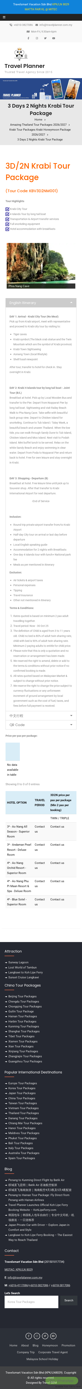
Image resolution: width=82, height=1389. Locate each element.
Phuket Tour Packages (22, 1138)
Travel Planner (25, 66)
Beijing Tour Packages (22, 996)
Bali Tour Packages (20, 1143)
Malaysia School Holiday (42, 1359)
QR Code (17, 724)
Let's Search (12, 1293)
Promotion (68, 1345)
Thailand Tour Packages (23, 1113)
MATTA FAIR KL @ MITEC (41, 9)
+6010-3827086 (23, 25)
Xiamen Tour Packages (23, 1041)
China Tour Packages (21, 1098)
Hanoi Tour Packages (22, 1128)
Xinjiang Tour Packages (23, 1051)
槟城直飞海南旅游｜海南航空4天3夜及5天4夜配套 (40, 1190)
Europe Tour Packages (22, 1083)
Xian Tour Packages (21, 1046)
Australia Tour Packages (23, 1153)
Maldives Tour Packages (23, 1133)
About (25, 1345)
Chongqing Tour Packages (25, 1006)
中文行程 (16, 715)
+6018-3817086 (60, 1285)
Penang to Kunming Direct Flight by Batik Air (36, 1180)
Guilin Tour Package (21, 1011)
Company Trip (26, 1352)
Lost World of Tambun (22, 967)
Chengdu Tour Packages (23, 1001)
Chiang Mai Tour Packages (25, 1123)
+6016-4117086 (18, 1285)
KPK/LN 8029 (60, 4)
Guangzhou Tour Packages (25, 1061)
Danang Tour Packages (23, 1118)
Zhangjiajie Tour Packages (25, 1056)
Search (68, 1300)
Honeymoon (50, 1345)
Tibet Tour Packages (21, 1036)
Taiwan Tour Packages (22, 1103)
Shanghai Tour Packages (24, 1031)
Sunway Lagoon (18, 962)
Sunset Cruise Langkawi (23, 977)
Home (13, 1345)
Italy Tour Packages (20, 1148)
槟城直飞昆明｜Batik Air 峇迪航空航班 (32, 1185)
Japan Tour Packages (22, 1093)
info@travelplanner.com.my (55, 25)
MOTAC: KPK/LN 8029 (19, 1269)
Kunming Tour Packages (23, 1026)
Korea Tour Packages (21, 1088)
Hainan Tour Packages (22, 1016)
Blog (35, 1345)
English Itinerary (23, 302)
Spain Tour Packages (21, 1158)
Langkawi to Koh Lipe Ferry (25, 972)
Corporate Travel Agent (53, 1352)
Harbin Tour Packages (22, 1021)
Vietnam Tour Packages (23, 1108)
